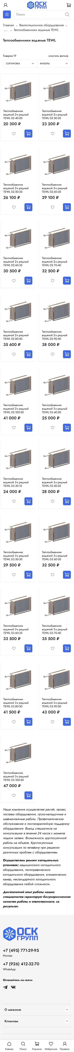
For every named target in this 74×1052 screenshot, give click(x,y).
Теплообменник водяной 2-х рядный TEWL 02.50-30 (16, 188)
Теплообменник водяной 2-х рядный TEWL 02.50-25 (54, 114)
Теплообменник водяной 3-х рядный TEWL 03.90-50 (54, 702)
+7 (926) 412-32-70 (21, 964)
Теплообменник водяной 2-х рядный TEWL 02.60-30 (54, 188)
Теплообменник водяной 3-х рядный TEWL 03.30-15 (16, 482)
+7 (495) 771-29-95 (21, 950)
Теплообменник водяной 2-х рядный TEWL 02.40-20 (16, 114)
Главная (8, 25)
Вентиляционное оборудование (41, 25)
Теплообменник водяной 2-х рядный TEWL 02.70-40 (54, 261)
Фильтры (45, 63)
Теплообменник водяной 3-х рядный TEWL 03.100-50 (16, 776)
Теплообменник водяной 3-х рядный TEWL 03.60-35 (16, 629)
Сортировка (13, 63)
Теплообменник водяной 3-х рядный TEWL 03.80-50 (16, 702)
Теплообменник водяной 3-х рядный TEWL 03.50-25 (54, 482)
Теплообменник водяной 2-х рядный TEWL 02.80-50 (16, 335)
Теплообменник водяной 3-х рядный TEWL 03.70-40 (54, 629)
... (5, 30)
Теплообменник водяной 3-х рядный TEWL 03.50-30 (16, 555)
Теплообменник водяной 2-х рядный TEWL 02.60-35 (16, 261)
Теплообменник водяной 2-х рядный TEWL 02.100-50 (16, 408)
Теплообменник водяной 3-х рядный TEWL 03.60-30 (54, 555)
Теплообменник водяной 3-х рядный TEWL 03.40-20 (54, 408)
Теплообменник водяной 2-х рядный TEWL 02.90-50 (54, 335)
